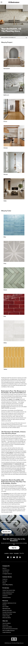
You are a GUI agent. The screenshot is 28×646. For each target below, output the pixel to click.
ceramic (10, 399)
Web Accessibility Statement (8, 630)
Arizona (11, 553)
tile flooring (6, 493)
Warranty (4, 604)
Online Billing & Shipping (7, 584)
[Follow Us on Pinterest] (20, 558)
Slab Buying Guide (6, 608)
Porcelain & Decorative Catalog (9, 612)
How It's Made (5, 606)
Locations (6, 553)
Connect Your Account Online (8, 590)
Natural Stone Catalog (7, 614)
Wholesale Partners (6, 597)
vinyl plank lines (18, 469)
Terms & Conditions (6, 623)
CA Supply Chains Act (7, 573)
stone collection (9, 452)
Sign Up (14, 547)
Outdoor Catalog (6, 615)
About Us (4, 568)
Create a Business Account (8, 592)
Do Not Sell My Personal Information (10, 628)
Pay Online (4, 581)
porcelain (17, 399)
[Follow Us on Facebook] (8, 558)
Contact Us (4, 579)
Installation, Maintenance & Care (9, 603)
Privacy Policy (5, 625)
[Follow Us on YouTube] (14, 558)
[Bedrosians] (14, 2)
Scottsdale (16, 553)
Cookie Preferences (6, 632)
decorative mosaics (5, 406)
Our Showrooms (5, 570)
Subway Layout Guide (7, 610)
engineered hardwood (7, 463)
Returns (4, 582)
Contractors (5, 595)
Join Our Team (5, 571)
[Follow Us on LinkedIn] (17, 558)
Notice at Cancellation (7, 626)
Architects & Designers (7, 593)
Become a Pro (6, 531)
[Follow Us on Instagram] (11, 558)
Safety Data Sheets (6, 617)
